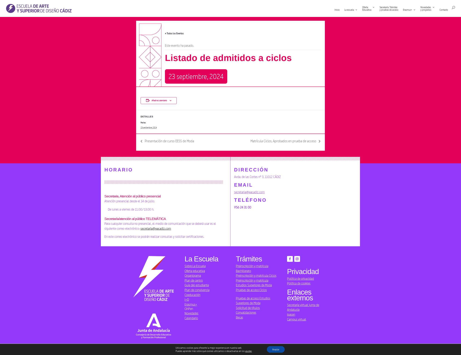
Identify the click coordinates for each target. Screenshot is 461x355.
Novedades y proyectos (425, 8)
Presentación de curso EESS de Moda (169, 141)
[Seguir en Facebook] (290, 259)
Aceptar (275, 349)
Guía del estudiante (197, 285)
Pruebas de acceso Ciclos (251, 290)
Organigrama (193, 275)
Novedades (191, 313)
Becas (239, 317)
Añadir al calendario (159, 100)
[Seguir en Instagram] (297, 259)
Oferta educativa (195, 271)
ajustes (248, 351)
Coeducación (192, 295)
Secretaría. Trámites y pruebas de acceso (389, 8)
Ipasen (291, 314)
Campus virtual (296, 319)
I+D (187, 299)
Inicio (337, 9)
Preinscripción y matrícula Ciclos (256, 275)
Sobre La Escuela (195, 266)
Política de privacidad (300, 279)
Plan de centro (194, 280)
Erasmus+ (191, 304)
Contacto (444, 9)
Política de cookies (298, 283)
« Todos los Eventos (174, 33)
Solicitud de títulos (248, 308)
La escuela (349, 9)
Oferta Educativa (366, 8)
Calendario (191, 318)
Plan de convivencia (197, 290)
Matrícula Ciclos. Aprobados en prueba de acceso (283, 141)
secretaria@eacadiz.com (155, 228)
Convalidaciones (246, 312)
